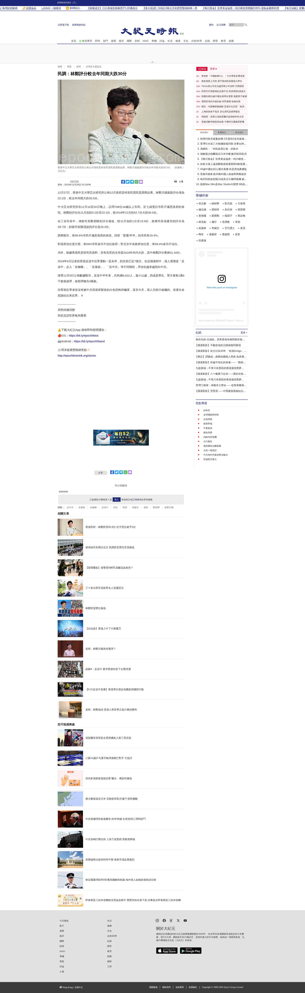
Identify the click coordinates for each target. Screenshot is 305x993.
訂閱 (134, 499)
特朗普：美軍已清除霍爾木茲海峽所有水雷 (222, 116)
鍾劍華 (215, 203)
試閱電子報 (63, 25)
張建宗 (135, 507)
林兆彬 (202, 222)
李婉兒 (215, 228)
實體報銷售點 (78, 25)
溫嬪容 (213, 234)
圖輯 (109, 961)
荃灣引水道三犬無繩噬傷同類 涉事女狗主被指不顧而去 (223, 144)
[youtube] (185, 920)
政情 (78, 66)
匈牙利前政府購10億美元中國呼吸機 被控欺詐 (223, 179)
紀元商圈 (221, 25)
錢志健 (202, 209)
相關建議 (153, 987)
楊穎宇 (228, 215)
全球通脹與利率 (211, 414)
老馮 (242, 228)
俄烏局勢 (207, 432)
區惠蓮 (202, 240)
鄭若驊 (156, 507)
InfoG (146, 41)
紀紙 (207, 41)
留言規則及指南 (63, 491)
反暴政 (81, 507)
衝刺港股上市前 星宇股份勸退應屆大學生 (221, 81)
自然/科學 (196, 41)
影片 (62, 926)
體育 (215, 41)
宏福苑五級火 (210, 459)
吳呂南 (228, 209)
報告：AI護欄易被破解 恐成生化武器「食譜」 (223, 106)
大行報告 (207, 441)
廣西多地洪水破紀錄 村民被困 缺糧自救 (221, 101)
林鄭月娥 (169, 507)
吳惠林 (202, 228)
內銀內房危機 (210, 437)
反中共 (70, 507)
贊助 (211, 25)
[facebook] (164, 920)
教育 (223, 41)
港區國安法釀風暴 (212, 446)
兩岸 (121, 41)
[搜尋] (246, 25)
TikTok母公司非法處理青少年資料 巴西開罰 (222, 86)
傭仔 (214, 222)
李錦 (237, 222)
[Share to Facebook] (123, 182)
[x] (178, 920)
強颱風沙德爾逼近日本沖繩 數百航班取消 (223, 154)
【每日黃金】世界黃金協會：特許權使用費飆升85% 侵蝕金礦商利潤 (223, 159)
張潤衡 (226, 222)
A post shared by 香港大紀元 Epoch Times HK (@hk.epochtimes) (230, 320)
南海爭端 (207, 423)
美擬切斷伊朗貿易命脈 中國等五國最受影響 (222, 121)
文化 (185, 41)
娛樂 (231, 41)
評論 (162, 41)
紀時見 (206, 410)
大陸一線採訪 (210, 450)
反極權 (93, 507)
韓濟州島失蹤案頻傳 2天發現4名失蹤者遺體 (223, 139)
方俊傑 (241, 203)
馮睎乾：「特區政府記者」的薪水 (219, 148)
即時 (97, 41)
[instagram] (157, 920)
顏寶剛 (215, 215)
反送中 (105, 507)
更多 (237, 234)
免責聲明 (180, 987)
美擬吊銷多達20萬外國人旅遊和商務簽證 (223, 174)
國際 (129, 41)
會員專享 (87, 41)
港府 (146, 507)
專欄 (154, 41)
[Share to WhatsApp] (136, 182)
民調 (125, 507)
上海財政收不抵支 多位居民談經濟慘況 (220, 111)
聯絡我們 (166, 987)
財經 (137, 41)
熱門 (105, 41)
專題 (69, 66)
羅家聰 (241, 209)
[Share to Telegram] (132, 182)
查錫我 (226, 234)
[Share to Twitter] (127, 182)
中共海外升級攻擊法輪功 (215, 455)
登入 (116, 499)
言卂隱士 (230, 228)
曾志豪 (202, 203)
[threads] (171, 920)
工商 (109, 966)
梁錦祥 (215, 209)
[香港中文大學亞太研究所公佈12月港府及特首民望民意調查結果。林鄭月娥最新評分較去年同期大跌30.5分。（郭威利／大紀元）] (121, 122)
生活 (170, 41)
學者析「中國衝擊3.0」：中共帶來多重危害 (223, 76)
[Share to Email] (141, 182)
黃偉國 (202, 215)
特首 (115, 507)
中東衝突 (207, 428)
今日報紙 (64, 920)
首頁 (73, 41)
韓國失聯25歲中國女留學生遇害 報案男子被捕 (224, 96)
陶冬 (201, 234)
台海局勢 (207, 419)
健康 (177, 41)
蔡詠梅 (241, 215)
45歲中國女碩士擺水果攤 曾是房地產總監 (223, 169)
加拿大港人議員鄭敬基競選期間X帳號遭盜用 (224, 164)
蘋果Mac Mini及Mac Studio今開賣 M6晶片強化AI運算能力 (223, 184)
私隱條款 (193, 987)
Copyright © (208, 987)
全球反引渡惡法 (93, 66)
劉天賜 (228, 203)
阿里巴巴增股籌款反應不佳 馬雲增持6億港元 (223, 91)
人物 (62, 971)
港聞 (113, 41)
